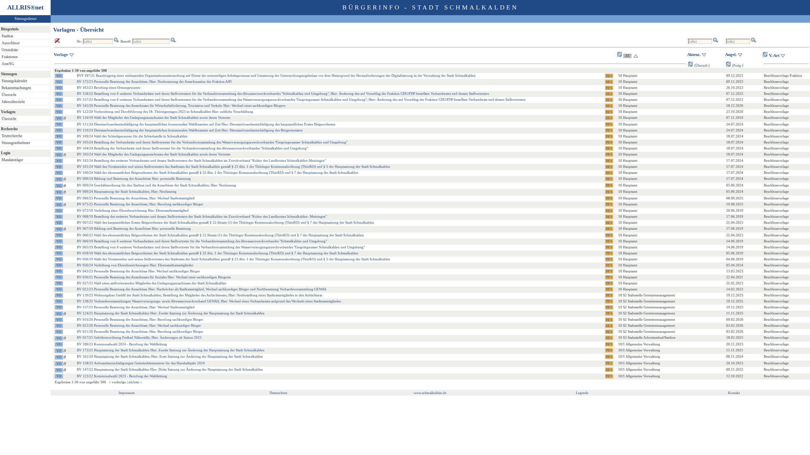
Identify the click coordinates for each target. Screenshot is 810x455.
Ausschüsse (11, 43)
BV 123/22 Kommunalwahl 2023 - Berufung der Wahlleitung (122, 376)
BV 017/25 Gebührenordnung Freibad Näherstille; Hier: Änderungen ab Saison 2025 (139, 337)
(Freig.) (737, 65)
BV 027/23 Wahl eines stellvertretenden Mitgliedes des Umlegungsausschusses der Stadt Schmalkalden (151, 283)
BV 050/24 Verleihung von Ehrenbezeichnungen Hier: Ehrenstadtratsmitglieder (135, 265)
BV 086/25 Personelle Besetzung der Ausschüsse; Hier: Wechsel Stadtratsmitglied (136, 198)
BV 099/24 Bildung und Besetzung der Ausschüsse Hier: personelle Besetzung (134, 178)
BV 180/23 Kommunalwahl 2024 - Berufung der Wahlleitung (122, 344)
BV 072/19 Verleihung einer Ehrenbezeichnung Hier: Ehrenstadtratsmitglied (133, 210)
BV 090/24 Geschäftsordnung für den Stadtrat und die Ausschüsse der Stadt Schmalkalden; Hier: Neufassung (156, 185)
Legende (582, 393)
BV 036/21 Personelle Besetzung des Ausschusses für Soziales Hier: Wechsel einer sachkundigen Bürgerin (154, 277)
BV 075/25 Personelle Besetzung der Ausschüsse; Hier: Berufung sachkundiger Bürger (140, 204)
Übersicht (9, 95)
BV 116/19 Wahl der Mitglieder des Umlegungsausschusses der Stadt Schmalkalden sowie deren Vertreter (154, 117)
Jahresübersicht (13, 102)
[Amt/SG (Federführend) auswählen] (624, 55)
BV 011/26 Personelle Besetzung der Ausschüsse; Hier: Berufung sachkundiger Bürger (140, 331)
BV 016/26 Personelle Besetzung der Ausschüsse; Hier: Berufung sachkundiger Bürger (140, 319)
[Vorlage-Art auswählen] (766, 55)
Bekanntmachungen (16, 88)
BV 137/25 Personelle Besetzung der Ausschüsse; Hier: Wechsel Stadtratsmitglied (136, 307)
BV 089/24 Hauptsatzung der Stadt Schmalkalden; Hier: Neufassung (127, 191)
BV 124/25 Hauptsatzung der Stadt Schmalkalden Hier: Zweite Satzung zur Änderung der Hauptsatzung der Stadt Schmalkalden (171, 313)
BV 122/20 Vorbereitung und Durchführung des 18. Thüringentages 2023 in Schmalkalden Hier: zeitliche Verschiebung (165, 111)
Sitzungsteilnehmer (16, 143)
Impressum (127, 393)
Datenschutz (278, 393)
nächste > (135, 382)
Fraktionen (10, 57)
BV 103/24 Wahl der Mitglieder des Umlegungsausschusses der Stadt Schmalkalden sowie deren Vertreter (154, 154)
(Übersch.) (702, 65)
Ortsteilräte (10, 50)
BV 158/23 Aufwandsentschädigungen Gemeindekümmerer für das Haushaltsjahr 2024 (141, 363)
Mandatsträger (12, 160)
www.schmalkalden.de (430, 393)
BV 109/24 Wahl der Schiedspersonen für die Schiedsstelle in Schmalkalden (132, 136)
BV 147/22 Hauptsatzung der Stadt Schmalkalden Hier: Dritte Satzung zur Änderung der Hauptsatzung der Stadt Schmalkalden (170, 369)
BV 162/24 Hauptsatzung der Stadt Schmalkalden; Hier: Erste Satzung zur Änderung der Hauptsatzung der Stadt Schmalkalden (170, 356)
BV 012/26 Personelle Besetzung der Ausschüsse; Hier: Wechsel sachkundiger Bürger (139, 325)
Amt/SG (8, 64)
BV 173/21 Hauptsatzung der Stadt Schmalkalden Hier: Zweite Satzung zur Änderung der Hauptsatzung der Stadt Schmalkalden (171, 350)
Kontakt (734, 393)
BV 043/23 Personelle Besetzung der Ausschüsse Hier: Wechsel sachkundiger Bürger (138, 271)
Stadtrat (7, 36)
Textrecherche (12, 136)
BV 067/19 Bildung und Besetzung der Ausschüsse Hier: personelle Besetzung (134, 228)
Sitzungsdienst (25, 18)
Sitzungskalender (14, 81)
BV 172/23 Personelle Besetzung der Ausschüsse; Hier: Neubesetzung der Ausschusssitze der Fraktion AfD (154, 81)
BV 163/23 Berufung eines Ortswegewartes (108, 87)
